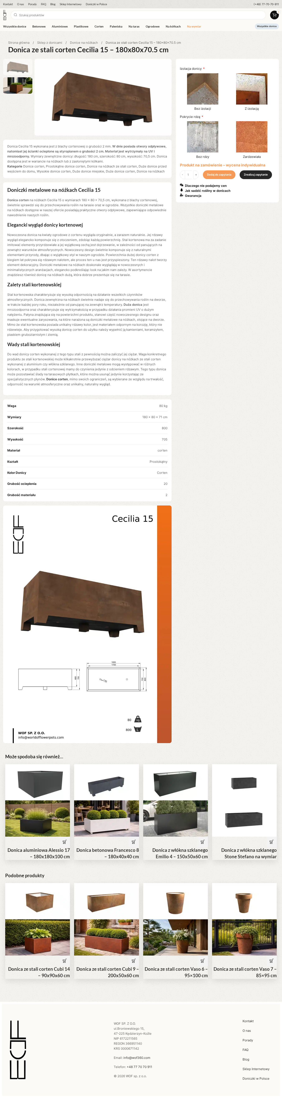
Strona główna (19, 43)
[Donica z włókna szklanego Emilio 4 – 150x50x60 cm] (175, 782)
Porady (248, 1040)
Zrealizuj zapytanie (256, 174)
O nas (247, 1031)
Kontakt (248, 1021)
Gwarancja (193, 196)
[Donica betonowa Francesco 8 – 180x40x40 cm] (106, 782)
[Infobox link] (266, 4)
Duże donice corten (120, 171)
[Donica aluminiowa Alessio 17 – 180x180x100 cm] (37, 782)
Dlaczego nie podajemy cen (206, 186)
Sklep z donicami (50, 43)
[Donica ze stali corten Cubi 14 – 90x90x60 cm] (37, 901)
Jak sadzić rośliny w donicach (207, 191)
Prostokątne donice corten (65, 166)
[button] (64, 842)
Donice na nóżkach (84, 43)
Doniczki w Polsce (256, 1079)
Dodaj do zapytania (219, 174)
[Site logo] (4, 15)
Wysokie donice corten (54, 171)
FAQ (245, 1050)
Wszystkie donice (267, 26)
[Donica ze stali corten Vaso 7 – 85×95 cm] (244, 901)
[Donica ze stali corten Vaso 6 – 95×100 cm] (175, 901)
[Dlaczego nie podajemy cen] (181, 185)
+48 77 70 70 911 (139, 1067)
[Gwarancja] (181, 195)
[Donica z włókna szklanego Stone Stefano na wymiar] (244, 782)
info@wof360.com (136, 1058)
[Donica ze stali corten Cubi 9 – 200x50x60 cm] (106, 901)
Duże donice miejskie (88, 171)
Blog (246, 1059)
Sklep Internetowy (256, 1069)
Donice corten (33, 166)
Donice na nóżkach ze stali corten (112, 166)
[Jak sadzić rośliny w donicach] (181, 190)
